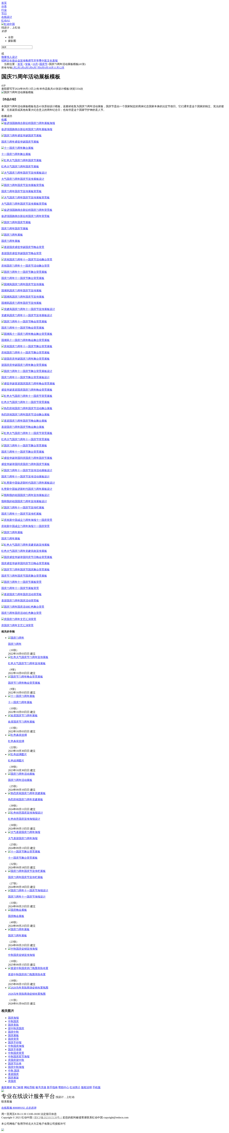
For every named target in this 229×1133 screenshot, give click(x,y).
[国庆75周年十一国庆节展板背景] (21, 581)
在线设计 (6, 17)
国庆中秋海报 (16, 1067)
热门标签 (18, 1087)
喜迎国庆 (13, 1074)
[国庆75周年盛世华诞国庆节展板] (21, 135)
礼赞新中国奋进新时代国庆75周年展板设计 (26, 488)
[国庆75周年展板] (12, 234)
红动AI (5, 20)
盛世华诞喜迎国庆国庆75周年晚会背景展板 (26, 389)
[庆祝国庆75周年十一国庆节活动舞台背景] (26, 259)
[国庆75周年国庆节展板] (16, 222)
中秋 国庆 (13, 1070)
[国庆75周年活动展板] (21, 773)
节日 (4, 13)
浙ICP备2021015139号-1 (48, 1117)
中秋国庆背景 (16, 1053)
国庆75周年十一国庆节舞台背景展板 (22, 278)
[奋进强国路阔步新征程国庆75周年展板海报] (28, 123)
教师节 (29, 60)
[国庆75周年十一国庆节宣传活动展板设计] (26, 470)
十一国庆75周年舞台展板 (16, 154)
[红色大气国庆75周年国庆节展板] (21, 160)
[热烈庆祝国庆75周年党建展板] (27, 793)
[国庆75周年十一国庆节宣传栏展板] (22, 507)
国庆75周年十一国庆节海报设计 (27, 896)
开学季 (38, 60)
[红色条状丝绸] (17, 734)
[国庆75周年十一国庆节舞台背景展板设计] (26, 371)
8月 (42, 67)
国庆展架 (13, 1077)
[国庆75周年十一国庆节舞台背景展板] (24, 271)
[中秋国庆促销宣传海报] (23, 948)
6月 (34, 67)
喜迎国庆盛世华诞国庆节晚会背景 (21, 253)
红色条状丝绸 (16, 741)
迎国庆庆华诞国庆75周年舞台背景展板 (24, 364)
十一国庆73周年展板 (20, 702)
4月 (26, 67)
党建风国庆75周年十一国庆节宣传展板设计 (26, 315)
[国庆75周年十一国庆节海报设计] (28, 890)
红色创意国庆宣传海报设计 (24, 818)
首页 (4, 3)
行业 (4, 10)
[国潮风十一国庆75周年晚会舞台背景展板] (26, 333)
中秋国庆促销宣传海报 (21, 955)
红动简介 (75, 1087)
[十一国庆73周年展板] (21, 696)
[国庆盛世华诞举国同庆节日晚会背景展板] (26, 557)
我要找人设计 (9, 57)
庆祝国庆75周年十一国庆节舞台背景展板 (25, 352)
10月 (35, 64)
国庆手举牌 (14, 1049)
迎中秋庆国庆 (16, 1028)
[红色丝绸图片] (17, 754)
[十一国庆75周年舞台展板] (17, 147)
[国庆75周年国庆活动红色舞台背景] (22, 606)
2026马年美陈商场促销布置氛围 (27, 993)
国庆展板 (13, 1035)
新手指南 (52, 1087)
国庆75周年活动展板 (20, 780)
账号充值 (41, 1087)
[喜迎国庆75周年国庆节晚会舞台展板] (24, 420)
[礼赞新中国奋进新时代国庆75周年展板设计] (28, 482)
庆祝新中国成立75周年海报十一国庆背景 (25, 526)
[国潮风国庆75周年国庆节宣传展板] (22, 284)
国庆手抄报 (14, 1042)
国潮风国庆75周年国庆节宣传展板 (21, 290)
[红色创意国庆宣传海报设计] (25, 812)
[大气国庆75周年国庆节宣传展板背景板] (25, 197)
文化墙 (11, 60)
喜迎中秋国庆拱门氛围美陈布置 (27, 974)
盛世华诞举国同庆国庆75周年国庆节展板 (25, 464)
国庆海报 (13, 1017)
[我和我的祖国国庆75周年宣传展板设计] (25, 495)
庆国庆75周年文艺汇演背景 (17, 625)
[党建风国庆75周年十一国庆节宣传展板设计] (28, 309)
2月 (18, 67)
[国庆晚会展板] (17, 909)
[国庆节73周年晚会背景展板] (25, 676)
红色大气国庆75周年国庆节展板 (20, 166)
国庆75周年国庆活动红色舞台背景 (21, 612)
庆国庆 (12, 1081)
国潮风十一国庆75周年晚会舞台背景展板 (25, 340)
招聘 (4, 60)
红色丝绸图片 (16, 760)
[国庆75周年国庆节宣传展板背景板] (22, 185)
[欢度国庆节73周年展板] (23, 715)
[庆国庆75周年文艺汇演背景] (18, 619)
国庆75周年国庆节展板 (14, 228)
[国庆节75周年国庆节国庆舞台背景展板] (25, 569)
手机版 (97, 1087)
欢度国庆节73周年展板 (21, 721)
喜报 (55, 60)
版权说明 (86, 1087)
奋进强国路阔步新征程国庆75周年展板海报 (26, 129)
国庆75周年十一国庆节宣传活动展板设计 (25, 476)
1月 (14, 67)
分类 (4, 6)
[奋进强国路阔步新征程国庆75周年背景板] (26, 209)
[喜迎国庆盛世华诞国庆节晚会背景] (22, 247)
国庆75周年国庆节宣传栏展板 (25, 877)
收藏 (4, 119)
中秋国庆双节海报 (19, 1056)
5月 (30, 67)
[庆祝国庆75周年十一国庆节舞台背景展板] (26, 346)
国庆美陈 (13, 1024)
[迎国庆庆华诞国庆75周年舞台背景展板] (25, 358)
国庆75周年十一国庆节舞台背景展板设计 (25, 377)
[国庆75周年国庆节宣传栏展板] (27, 871)
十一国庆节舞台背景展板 (23, 857)
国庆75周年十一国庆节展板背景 (20, 588)
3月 (22, 67)
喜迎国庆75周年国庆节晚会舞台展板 (22, 426)
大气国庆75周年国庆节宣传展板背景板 (24, 203)
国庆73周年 (14, 643)
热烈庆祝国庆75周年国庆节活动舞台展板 (25, 414)
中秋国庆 (13, 1021)
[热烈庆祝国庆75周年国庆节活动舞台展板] (26, 408)
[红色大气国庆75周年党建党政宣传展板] (25, 544)
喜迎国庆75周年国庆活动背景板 (20, 600)
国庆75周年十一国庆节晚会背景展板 (22, 327)
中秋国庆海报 (16, 1046)
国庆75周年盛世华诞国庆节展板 (20, 141)
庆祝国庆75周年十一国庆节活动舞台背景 (25, 265)
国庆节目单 (14, 1063)
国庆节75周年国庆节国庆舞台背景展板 (24, 575)
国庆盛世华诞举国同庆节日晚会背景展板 (25, 563)
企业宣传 (20, 60)
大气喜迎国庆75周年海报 (23, 838)
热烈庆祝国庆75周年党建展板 (25, 799)
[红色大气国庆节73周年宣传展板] (28, 657)
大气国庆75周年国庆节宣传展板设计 (22, 178)
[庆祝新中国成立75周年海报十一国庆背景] (26, 519)
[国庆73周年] (16, 637)
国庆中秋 (13, 1031)
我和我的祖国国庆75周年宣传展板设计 (24, 501)
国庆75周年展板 (10, 240)
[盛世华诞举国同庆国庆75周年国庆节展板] (26, 457)
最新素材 (6, 1087)
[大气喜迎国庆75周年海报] (24, 832)
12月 (61, 67)
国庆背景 (13, 1038)
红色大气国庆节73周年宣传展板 (27, 663)
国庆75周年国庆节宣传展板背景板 (21, 191)
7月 (38, 67)
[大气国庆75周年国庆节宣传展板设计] (24, 172)
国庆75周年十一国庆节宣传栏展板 (21, 513)
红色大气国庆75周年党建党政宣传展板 (24, 550)
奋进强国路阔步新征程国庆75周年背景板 (25, 216)
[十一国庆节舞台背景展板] (24, 851)
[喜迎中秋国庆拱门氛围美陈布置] (28, 968)
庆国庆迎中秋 (16, 1060)
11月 (56, 67)
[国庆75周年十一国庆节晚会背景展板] (24, 321)
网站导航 (29, 1087)
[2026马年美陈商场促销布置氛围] (28, 987)
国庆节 (43, 64)
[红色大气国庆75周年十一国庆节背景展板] (26, 395)
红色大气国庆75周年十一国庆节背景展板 (25, 402)
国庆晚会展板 (16, 916)
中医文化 (47, 60)
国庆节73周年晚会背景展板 (24, 682)
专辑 (28, 64)
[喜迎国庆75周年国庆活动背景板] (21, 594)
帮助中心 (63, 1087)
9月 (46, 67)
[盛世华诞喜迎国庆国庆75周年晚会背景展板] (28, 383)
